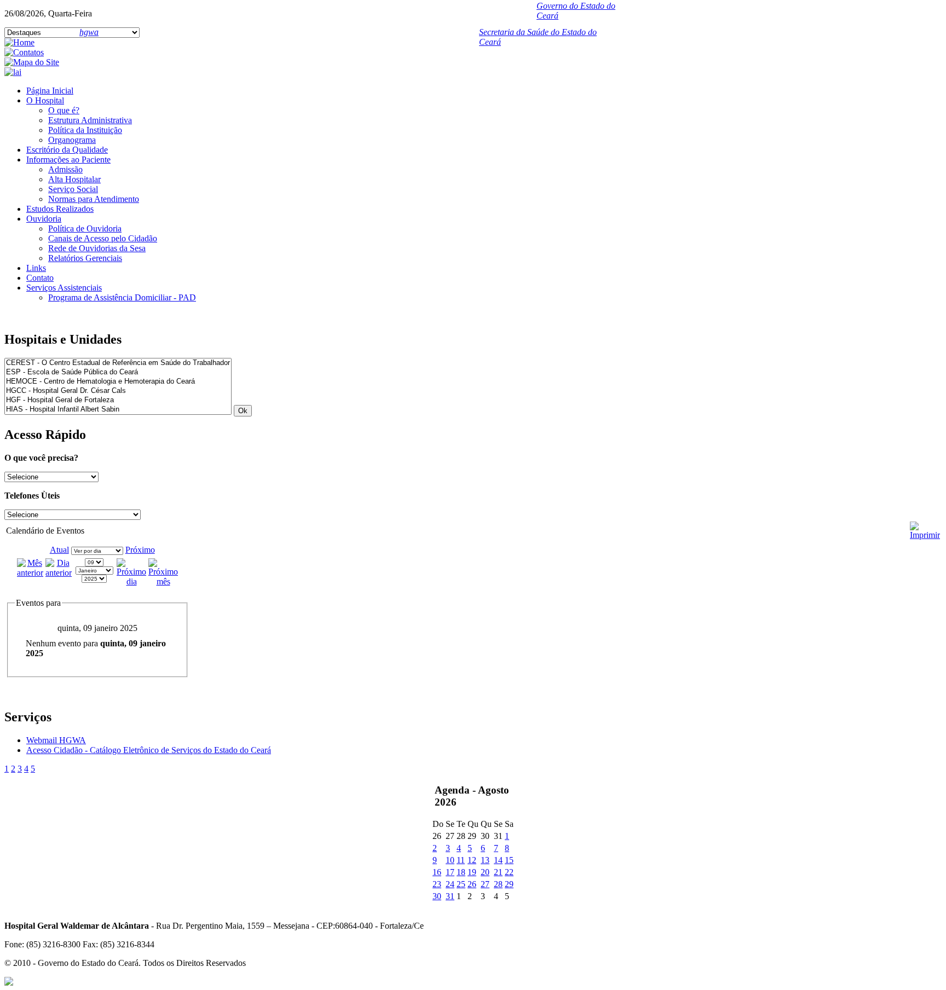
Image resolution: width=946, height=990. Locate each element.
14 (498, 860)
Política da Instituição (85, 130)
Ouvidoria (43, 218)
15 (509, 860)
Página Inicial (49, 90)
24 (450, 884)
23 (436, 884)
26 (472, 884)
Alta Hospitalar (74, 179)
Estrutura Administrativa (90, 120)
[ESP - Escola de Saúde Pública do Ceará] (118, 372)
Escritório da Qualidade (67, 149)
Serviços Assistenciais (64, 287)
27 (485, 884)
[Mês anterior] (30, 572)
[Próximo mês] (163, 581)
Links (36, 268)
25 (461, 884)
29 (509, 884)
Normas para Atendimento (93, 199)
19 (472, 872)
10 (450, 860)
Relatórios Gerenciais (85, 258)
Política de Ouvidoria (85, 228)
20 (485, 872)
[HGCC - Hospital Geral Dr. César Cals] (118, 391)
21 (498, 872)
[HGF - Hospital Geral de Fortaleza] (118, 400)
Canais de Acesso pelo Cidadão (102, 238)
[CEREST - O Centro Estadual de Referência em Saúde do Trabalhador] (118, 363)
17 (450, 872)
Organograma (72, 139)
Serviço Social (73, 189)
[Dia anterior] (58, 572)
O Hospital (45, 100)
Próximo (140, 549)
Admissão (65, 169)
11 (461, 860)
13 (485, 860)
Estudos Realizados (60, 208)
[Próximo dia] (131, 581)
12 (472, 860)
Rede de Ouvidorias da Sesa (97, 248)
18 (461, 872)
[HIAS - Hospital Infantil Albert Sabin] (118, 409)
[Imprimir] (925, 526)
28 (498, 884)
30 (436, 896)
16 (436, 872)
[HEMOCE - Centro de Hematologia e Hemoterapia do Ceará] (118, 381)
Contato (40, 277)
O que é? (63, 110)
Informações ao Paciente (68, 159)
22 (509, 872)
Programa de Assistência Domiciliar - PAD (122, 297)
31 (450, 896)
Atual (59, 549)
